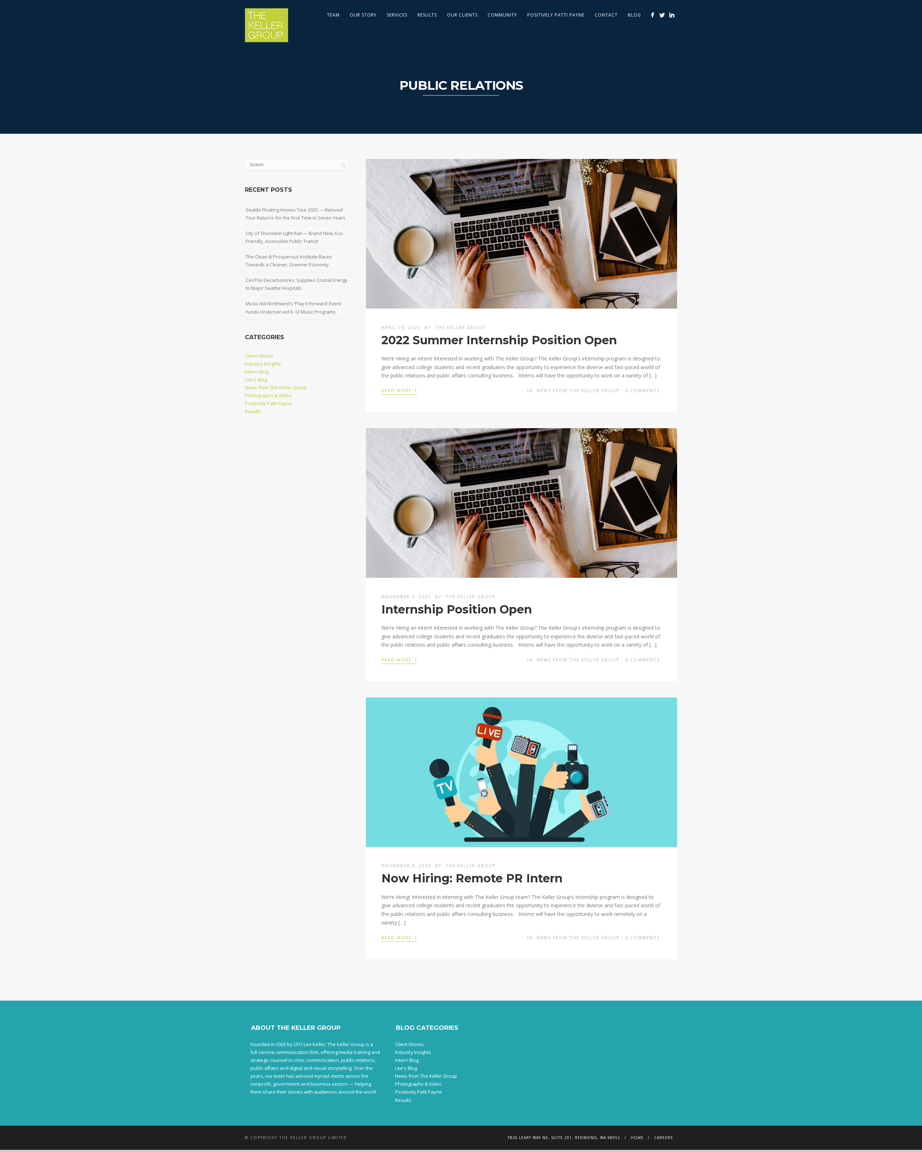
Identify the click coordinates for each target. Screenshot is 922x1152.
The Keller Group (460, 327)
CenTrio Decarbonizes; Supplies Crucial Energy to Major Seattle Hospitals (297, 284)
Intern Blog (256, 371)
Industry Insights (263, 363)
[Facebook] (652, 14)
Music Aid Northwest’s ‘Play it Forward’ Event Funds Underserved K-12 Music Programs (293, 307)
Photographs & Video (268, 395)
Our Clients (462, 15)
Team (333, 15)
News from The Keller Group (578, 390)
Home (637, 1137)
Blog (634, 15)
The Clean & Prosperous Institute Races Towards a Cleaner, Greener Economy (289, 260)
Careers (663, 1137)
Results (427, 15)
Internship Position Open (458, 609)
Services (397, 15)
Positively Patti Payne (556, 15)
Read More (399, 390)
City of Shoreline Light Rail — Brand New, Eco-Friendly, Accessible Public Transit (295, 237)
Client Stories (259, 356)
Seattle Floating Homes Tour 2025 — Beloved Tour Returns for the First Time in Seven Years (295, 214)
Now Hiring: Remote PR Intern (472, 878)
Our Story (363, 15)
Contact (606, 15)
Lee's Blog (256, 379)
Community (502, 15)
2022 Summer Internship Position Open (500, 340)
